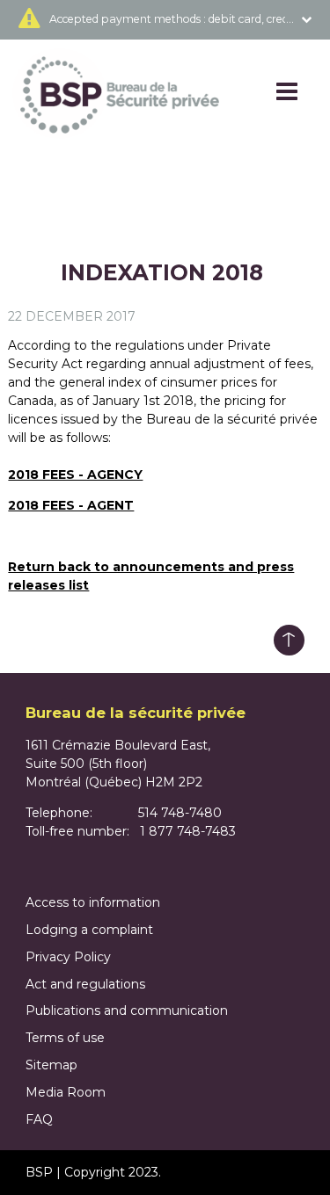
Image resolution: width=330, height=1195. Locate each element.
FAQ (39, 1119)
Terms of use (65, 1038)
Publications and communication (127, 1010)
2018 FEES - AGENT (71, 505)
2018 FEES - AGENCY (75, 474)
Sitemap (51, 1065)
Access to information (93, 902)
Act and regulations (85, 984)
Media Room (66, 1092)
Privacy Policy (68, 957)
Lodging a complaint (89, 930)
